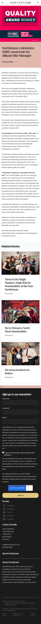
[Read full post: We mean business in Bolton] (20, 353)
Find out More (7, 62)
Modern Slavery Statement (18, 614)
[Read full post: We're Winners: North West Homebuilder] (20, 311)
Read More (9, 293)
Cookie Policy (33, 614)
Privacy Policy (4, 614)
